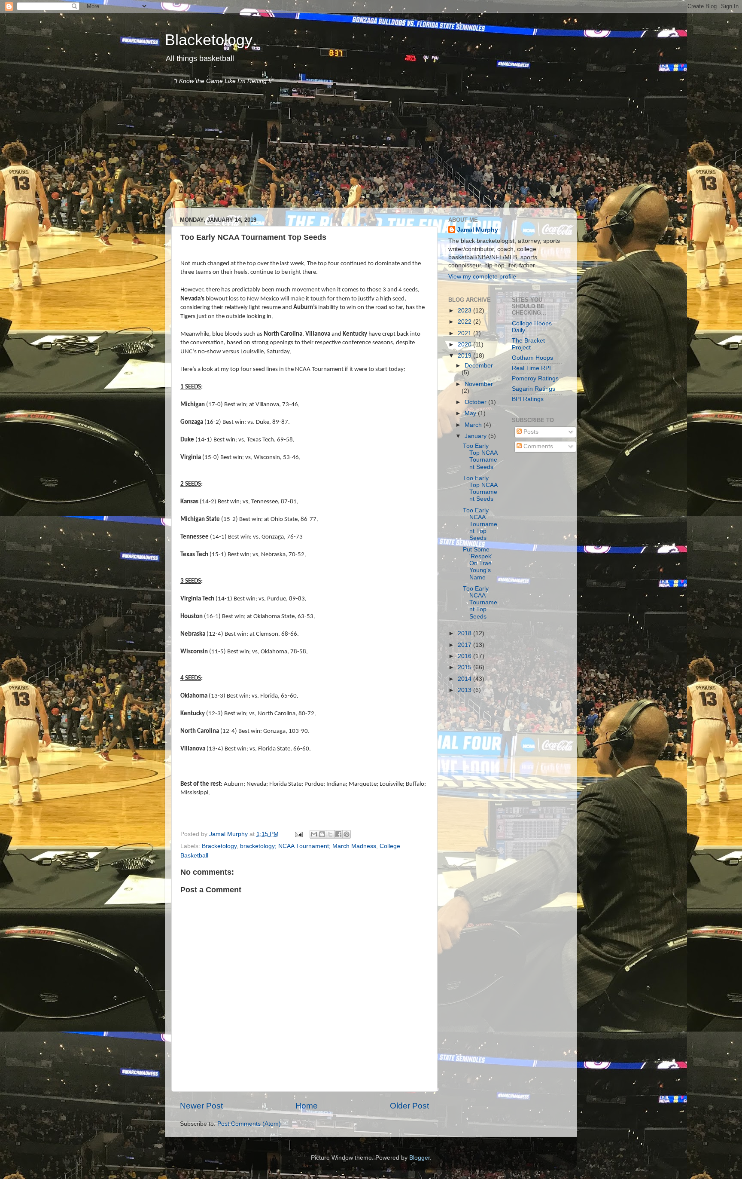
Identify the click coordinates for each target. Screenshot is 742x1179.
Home (306, 1105)
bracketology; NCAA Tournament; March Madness (308, 846)
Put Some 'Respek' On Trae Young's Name (478, 563)
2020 (465, 344)
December (479, 365)
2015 (465, 667)
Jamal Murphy (477, 230)
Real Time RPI (531, 368)
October (476, 402)
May (471, 413)
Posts (530, 432)
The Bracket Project (528, 344)
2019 (465, 355)
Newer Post (201, 1105)
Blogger (419, 1158)
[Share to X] (330, 834)
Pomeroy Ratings (535, 378)
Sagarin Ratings (533, 389)
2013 (465, 690)
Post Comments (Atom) (249, 1124)
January (476, 436)
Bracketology (219, 846)
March (474, 425)
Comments (537, 446)
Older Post (409, 1105)
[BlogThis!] (322, 834)
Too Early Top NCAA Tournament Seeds (480, 456)
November (479, 384)
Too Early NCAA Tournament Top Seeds (480, 524)
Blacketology (208, 40)
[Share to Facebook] (338, 834)
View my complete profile (482, 276)
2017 (465, 645)
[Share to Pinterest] (346, 834)
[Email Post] (298, 834)
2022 (465, 321)
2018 (465, 633)
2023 (465, 310)
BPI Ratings (528, 399)
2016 (465, 656)
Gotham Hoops (532, 358)
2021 (465, 333)
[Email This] (314, 834)
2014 (465, 679)
